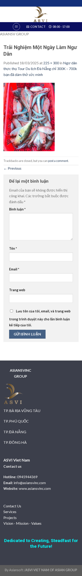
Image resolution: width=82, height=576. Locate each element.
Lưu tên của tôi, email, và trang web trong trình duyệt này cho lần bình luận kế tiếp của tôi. (39, 318)
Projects (10, 517)
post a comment (58, 161)
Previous (12, 168)
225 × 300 (51, 63)
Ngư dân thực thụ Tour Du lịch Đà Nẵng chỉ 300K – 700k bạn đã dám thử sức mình (40, 69)
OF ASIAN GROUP (63, 570)
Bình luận (17, 209)
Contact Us (12, 506)
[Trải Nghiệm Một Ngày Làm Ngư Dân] (29, 116)
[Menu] (16, 26)
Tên (13, 248)
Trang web (17, 290)
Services (9, 511)
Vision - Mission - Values (22, 523)
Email (14, 269)
